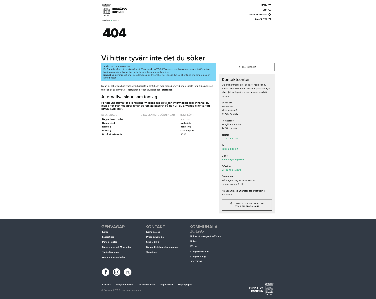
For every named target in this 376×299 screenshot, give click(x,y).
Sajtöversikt (166, 284)
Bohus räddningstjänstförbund (206, 236)
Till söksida (249, 67)
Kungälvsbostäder (199, 251)
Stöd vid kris (152, 241)
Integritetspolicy (124, 284)
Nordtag (106, 126)
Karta (105, 231)
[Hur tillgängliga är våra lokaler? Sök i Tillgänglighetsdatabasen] (128, 272)
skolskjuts (186, 123)
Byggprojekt (108, 123)
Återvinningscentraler (113, 257)
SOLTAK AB (196, 261)
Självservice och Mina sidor (116, 247)
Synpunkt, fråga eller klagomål (162, 247)
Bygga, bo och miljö (112, 119)
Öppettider (152, 252)
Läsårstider (108, 236)
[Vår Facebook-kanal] (106, 272)
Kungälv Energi (198, 256)
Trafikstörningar (110, 252)
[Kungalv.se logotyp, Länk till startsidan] (114, 10)
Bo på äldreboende (112, 134)
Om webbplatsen (146, 284)
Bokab (193, 241)
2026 (183, 134)
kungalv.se (106, 20)
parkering (186, 126)
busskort (185, 119)
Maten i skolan (110, 241)
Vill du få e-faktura (231, 169)
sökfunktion (134, 89)
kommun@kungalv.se (233, 159)
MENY (264, 5)
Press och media (155, 236)
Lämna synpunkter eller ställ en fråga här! (248, 205)
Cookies (106, 284)
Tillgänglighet (185, 284)
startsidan (167, 89)
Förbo (193, 246)
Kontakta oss (153, 231)
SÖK (265, 10)
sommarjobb (187, 130)
